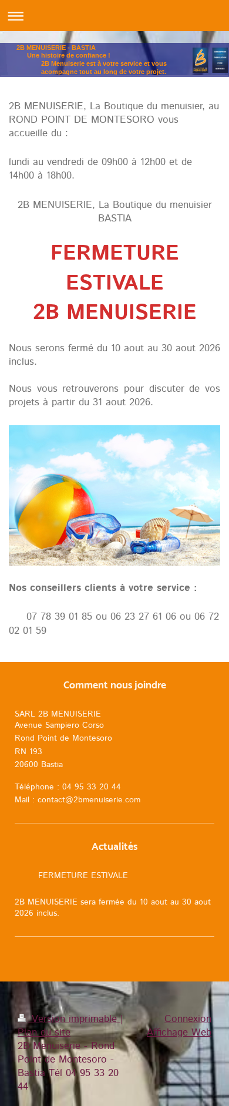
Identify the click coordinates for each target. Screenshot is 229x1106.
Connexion (187, 1019)
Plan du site (44, 1033)
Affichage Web (179, 1033)
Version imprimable (74, 1019)
